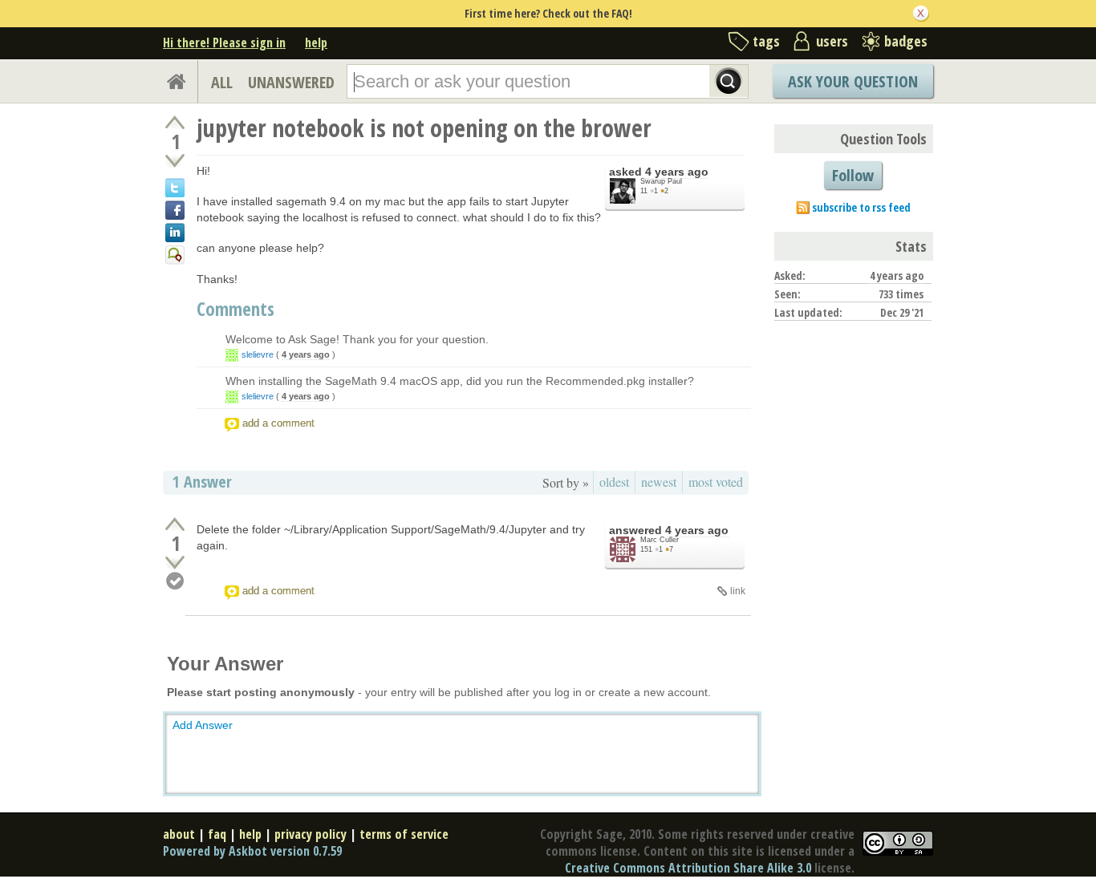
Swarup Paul (661, 181)
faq (217, 834)
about (179, 834)
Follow (853, 175)
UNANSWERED (291, 82)
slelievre (258, 354)
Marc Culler (659, 540)
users (832, 41)
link (737, 591)
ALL (222, 82)
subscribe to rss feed (861, 207)
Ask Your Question (853, 81)
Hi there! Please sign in (224, 42)
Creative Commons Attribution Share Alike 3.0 (688, 868)
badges (906, 41)
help (316, 42)
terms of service (404, 834)
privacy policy (310, 834)
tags (766, 41)
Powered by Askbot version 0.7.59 (252, 851)
